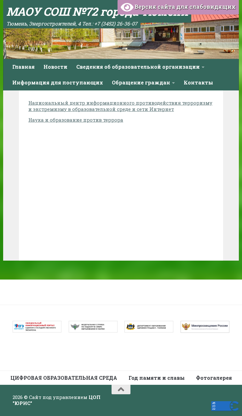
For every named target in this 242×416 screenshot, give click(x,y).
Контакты (198, 82)
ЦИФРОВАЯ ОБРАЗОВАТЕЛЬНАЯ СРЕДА (63, 377)
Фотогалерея (214, 377)
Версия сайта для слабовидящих (184, 6)
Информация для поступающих (57, 82)
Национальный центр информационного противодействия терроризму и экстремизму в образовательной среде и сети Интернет (120, 106)
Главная (23, 66)
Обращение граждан (141, 82)
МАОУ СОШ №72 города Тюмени (97, 11)
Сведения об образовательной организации (138, 66)
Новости (55, 66)
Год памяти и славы (157, 377)
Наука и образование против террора (75, 120)
